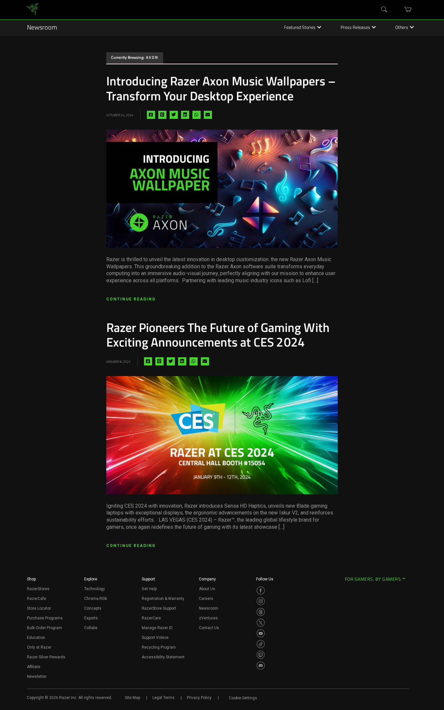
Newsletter (36, 676)
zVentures (208, 618)
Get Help (149, 589)
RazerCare (151, 618)
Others (401, 28)
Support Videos (155, 637)
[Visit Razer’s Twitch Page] (260, 654)
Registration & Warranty (163, 598)
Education (36, 637)
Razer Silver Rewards (46, 657)
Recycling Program (159, 647)
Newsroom (42, 28)
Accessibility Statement (163, 657)
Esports (91, 618)
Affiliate (33, 667)
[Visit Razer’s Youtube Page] (260, 633)
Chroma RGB (95, 598)
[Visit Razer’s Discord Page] (260, 665)
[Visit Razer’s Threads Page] (260, 611)
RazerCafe (36, 598)
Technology (94, 589)
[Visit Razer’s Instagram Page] (260, 601)
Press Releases (355, 28)
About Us (207, 589)
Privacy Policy (199, 697)
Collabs (91, 628)
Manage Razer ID (157, 628)
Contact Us (209, 628)
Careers (206, 598)
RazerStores (38, 589)
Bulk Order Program (44, 628)
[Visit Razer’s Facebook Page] (260, 590)
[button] (31, 581)
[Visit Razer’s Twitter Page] (260, 622)
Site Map (132, 697)
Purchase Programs (45, 618)
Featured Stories (300, 28)
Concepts (92, 608)
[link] (32, 10)
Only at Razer (39, 647)
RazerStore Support (159, 608)
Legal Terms (163, 697)
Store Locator (39, 608)
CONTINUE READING (131, 299)
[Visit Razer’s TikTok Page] (260, 644)
